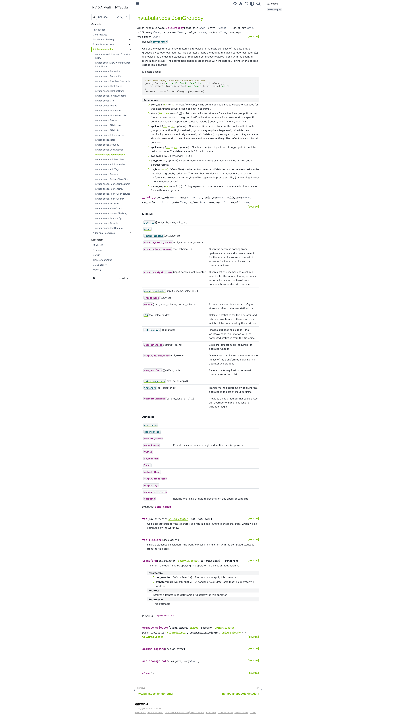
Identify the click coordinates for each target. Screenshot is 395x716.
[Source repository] (235, 3)
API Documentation (103, 49)
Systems (97, 250)
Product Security (241, 712)
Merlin (96, 269)
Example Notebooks (103, 44)
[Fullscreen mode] (246, 3)
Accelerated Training (103, 39)
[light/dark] (252, 3)
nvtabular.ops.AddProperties (110, 164)
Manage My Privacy (155, 712)
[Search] (258, 3)
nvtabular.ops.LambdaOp (108, 218)
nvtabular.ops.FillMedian (107, 130)
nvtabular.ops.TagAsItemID (109, 188)
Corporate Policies (225, 712)
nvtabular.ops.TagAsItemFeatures (112, 184)
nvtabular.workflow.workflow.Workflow (112, 56)
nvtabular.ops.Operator (107, 223)
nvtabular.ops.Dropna (106, 120)
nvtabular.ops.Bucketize (107, 71)
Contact (253, 712)
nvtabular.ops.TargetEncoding (110, 95)
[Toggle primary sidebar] (137, 3)
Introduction (99, 29)
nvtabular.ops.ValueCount (108, 208)
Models (97, 245)
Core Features (100, 34)
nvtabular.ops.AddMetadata (109, 159)
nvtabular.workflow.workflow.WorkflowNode (112, 64)
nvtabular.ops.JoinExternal (109, 149)
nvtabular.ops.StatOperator (109, 228)
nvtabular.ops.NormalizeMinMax (112, 115)
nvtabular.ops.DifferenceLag (109, 135)
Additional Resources (104, 233)
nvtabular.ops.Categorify (108, 76)
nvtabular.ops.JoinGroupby (110, 154)
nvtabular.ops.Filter (105, 139)
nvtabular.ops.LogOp (106, 105)
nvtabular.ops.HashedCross (109, 91)
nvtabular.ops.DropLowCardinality (112, 81)
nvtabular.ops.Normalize (108, 110)
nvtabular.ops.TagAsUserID (109, 198)
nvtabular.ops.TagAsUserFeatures (112, 193)
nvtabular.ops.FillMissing (108, 125)
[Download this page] (240, 3)
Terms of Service (197, 712)
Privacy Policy (140, 712)
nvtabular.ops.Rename (106, 174)
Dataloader (98, 264)
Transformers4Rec (102, 260)
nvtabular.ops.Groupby (107, 144)
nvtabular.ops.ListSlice (106, 203)
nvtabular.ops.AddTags (107, 169)
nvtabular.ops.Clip (104, 100)
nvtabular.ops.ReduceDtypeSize (111, 179)
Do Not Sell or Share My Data (177, 712)
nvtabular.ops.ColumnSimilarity (111, 213)
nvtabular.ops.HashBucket (109, 86)
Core (95, 255)
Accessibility (211, 712)
